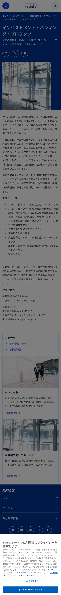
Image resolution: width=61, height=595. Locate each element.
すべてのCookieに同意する (30, 589)
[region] (30, 564)
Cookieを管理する (30, 581)
